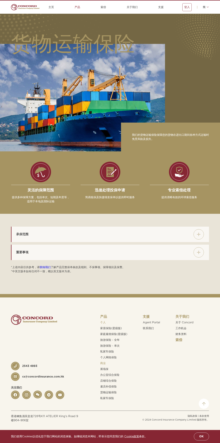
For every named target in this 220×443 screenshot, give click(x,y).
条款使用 (204, 416)
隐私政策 (192, 416)
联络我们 (45, 267)
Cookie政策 (131, 436)
